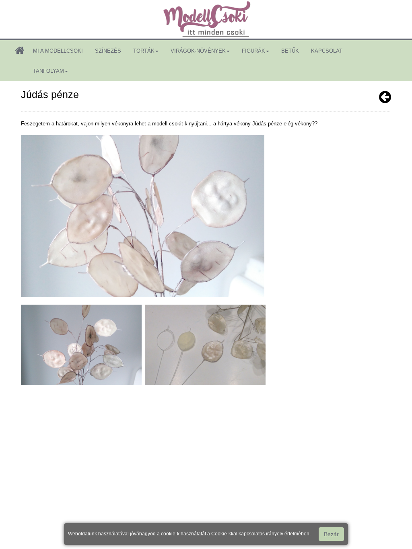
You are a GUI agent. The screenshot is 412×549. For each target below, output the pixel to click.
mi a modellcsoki (58, 51)
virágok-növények (198, 51)
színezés (108, 51)
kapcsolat (326, 51)
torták (143, 51)
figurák (253, 51)
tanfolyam (48, 71)
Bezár (331, 534)
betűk (290, 51)
